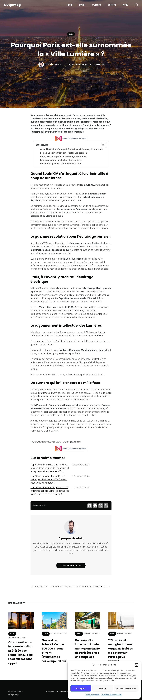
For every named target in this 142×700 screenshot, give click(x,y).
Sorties (112, 4)
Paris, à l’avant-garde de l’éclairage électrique (63, 156)
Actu (125, 4)
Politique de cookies (93, 695)
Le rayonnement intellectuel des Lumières (61, 160)
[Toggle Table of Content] (102, 145)
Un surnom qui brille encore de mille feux (60, 163)
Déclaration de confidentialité (111, 695)
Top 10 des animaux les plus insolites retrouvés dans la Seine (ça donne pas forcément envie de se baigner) (50, 491)
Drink (82, 4)
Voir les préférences (126, 688)
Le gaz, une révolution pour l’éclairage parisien (63, 153)
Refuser (103, 688)
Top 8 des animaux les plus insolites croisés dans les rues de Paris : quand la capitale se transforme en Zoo (50, 468)
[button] (136, 664)
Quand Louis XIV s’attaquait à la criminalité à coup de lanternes (71, 149)
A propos (50, 691)
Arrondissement (62, 691)
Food (69, 4)
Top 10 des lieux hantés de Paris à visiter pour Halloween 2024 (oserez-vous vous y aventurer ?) (49, 479)
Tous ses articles (70, 565)
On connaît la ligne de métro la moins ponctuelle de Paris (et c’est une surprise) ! (87, 648)
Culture (96, 4)
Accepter (80, 688)
